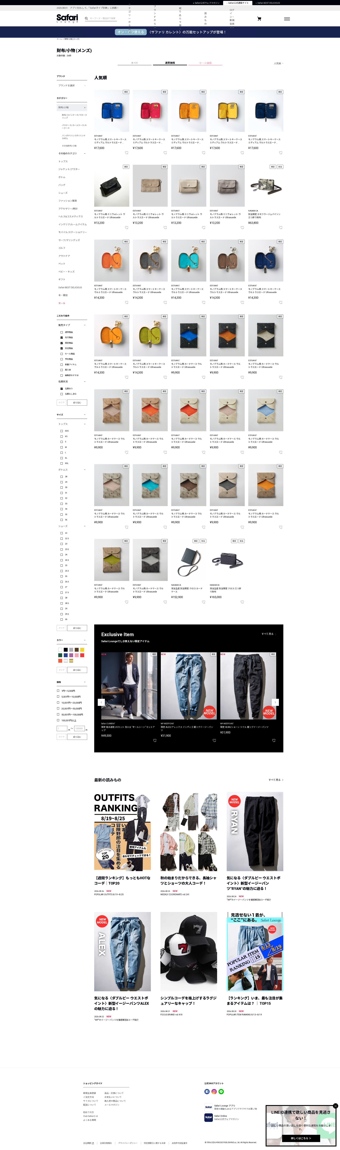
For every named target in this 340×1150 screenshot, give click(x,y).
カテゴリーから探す (129, 18)
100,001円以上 (68, 720)
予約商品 (69, 359)
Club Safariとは (90, 1116)
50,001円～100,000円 (72, 714)
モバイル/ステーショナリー (72, 232)
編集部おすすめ (72, 375)
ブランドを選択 (66, 85)
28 (66, 476)
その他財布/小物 (69, 146)
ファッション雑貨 (67, 200)
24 (66, 555)
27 (66, 587)
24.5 (67, 560)
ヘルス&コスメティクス (70, 216)
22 (66, 533)
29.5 (67, 614)
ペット (61, 263)
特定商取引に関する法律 (154, 1143)
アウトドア (64, 256)
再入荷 (68, 370)
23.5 (67, 549)
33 (66, 504)
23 (66, 544)
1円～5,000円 (68, 691)
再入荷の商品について (115, 1101)
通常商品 (69, 332)
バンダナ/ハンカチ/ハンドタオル (73, 137)
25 (66, 565)
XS (66, 436)
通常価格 (170, 62)
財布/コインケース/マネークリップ (74, 116)
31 (66, 493)
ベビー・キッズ (66, 271)
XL (66, 458)
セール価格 (205, 63)
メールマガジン (111, 1105)
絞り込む (77, 403)
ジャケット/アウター (69, 169)
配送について (89, 1105)
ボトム (61, 177)
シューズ (62, 193)
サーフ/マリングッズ (69, 240)
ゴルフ (61, 248)
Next (275, 702)
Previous (101, 702)
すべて (134, 63)
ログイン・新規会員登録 (232, 19)
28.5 (67, 603)
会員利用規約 (106, 1143)
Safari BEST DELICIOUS (70, 287)
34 (66, 509)
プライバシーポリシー (128, 1143)
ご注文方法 (88, 1097)
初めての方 (88, 1112)
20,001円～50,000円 (71, 708)
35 (66, 514)
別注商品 (69, 348)
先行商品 (69, 337)
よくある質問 (89, 1120)
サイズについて (90, 1101)
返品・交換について (114, 1093)
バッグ (61, 185)
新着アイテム (70, 364)
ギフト (61, 279)
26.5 (67, 582)
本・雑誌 (63, 295)
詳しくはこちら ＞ (301, 1138)
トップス (63, 161)
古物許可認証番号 (179, 1143)
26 (66, 576)
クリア (61, 403)
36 (66, 520)
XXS (67, 431)
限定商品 (69, 343)
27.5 (67, 592)
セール (61, 303)
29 (66, 482)
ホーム (59, 39)
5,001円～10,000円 (71, 696)
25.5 (67, 571)
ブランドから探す (155, 18)
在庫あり (69, 389)
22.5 (67, 538)
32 (66, 498)
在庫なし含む (71, 394)
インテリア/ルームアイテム (72, 224)
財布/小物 (63, 107)
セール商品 (70, 354)
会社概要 (87, 1143)
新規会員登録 (89, 1093)
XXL (67, 463)
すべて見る (268, 633)
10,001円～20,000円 (71, 702)
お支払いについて (112, 1097)
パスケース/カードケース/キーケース (74, 127)
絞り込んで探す (180, 18)
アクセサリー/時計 (68, 208)
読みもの (205, 18)
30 (66, 487)
